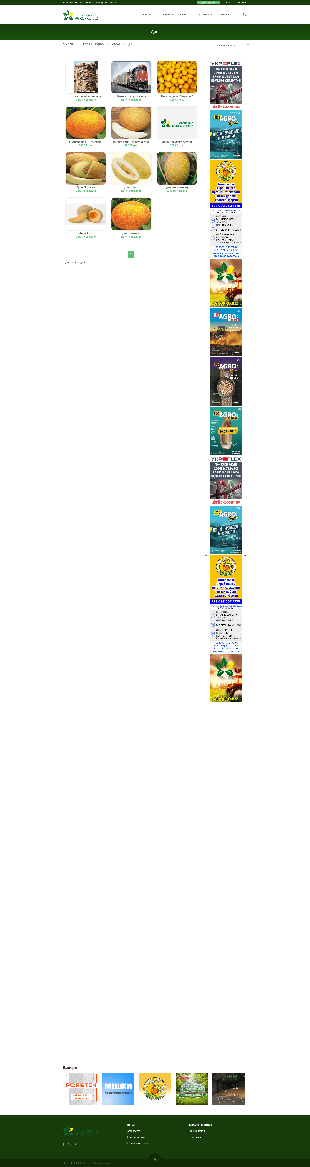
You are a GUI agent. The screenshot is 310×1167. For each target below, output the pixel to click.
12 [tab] (181, 1108)
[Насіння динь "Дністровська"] (131, 123)
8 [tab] (162, 1108)
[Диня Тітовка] (86, 168)
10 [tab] (172, 1108)
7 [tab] (157, 1108)
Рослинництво (93, 44)
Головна (69, 44)
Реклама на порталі (137, 1143)
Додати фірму (208, 2)
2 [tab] (133, 1108)
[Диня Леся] (131, 168)
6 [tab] (152, 1108)
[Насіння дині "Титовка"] (177, 77)
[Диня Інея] (86, 214)
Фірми (166, 14)
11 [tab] (176, 1108)
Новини (204, 14)
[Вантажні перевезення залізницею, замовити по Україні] (131, 77)
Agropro (86, 1163)
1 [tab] (128, 1108)
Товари (147, 14)
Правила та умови (136, 1137)
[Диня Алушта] (131, 214)
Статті (184, 14)
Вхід (228, 2)
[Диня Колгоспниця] (177, 168)
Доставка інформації (200, 1124)
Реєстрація (241, 2)
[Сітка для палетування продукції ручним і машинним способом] (86, 77)
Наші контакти (197, 1131)
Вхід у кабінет (196, 1137)
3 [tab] (138, 1108)
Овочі (116, 44)
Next (245, 555)
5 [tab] (147, 1108)
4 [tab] (143, 1108)
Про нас (130, 1124)
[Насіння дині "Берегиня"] (86, 123)
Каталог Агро (133, 1131)
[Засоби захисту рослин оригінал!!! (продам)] (177, 123)
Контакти (226, 14)
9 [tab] (167, 1108)
